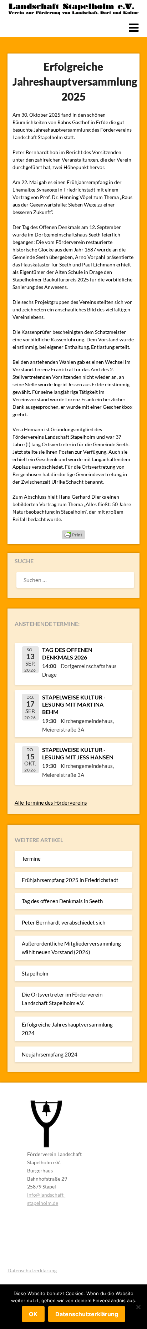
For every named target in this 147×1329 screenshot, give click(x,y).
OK (33, 1314)
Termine (31, 858)
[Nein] (138, 1306)
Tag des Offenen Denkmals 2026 (67, 653)
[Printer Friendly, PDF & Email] (73, 534)
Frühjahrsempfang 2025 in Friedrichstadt (70, 880)
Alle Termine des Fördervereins (51, 802)
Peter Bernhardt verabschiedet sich (63, 922)
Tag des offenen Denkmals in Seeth (62, 901)
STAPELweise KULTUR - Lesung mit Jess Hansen (77, 753)
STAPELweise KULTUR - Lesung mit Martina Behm (74, 705)
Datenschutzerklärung (32, 1270)
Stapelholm (35, 973)
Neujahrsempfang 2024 (49, 1054)
